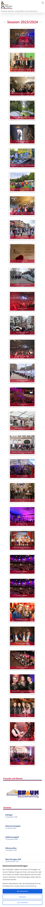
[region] (22, 884)
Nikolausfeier (11, 848)
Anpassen (22, 897)
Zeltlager (9, 815)
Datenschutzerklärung (28, 886)
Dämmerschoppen (13, 826)
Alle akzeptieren (22, 891)
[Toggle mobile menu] (43, 3)
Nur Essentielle (22, 902)
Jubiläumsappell (12, 837)
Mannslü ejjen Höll (13, 859)
